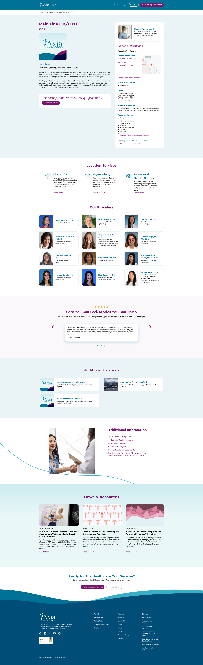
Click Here (121, 144)
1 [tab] (98, 346)
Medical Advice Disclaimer (147, 622)
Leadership (121, 621)
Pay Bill (96, 614)
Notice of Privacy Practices (147, 627)
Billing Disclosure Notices (150, 644)
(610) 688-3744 (127, 65)
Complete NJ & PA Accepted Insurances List (134, 135)
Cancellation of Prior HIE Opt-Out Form (150, 640)
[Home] (47, 5)
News (120, 628)
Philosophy (121, 617)
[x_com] (49, 633)
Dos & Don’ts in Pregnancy (120, 437)
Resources (107, 5)
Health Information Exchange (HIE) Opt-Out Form (150, 634)
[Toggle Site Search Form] (124, 5)
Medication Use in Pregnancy (121, 440)
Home (41, 12)
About (98, 5)
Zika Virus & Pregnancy (118, 447)
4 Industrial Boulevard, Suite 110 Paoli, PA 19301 (127, 60)
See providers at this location (129, 78)
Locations (49, 12)
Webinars (121, 638)
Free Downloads (123, 635)
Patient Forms (98, 617)
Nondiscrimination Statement (148, 649)
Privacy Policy (146, 617)
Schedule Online (51, 103)
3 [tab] (104, 346)
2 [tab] (101, 346)
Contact (117, 5)
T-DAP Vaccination (116, 443)
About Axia (121, 614)
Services (89, 5)
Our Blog (121, 631)
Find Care (133, 5)
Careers (120, 624)
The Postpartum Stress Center (122, 450)
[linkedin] (45, 633)
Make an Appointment (152, 5)
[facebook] (40, 633)
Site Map (145, 614)
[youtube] (54, 633)
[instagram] (59, 633)
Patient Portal (98, 621)
